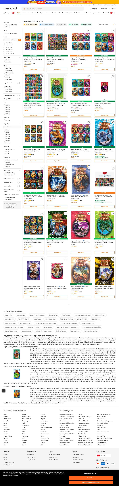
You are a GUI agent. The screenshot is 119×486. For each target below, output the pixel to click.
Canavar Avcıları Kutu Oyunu (37, 315)
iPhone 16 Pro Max (102, 423)
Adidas (5, 432)
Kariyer (5, 457)
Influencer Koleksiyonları (67, 423)
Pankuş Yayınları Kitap (33, 327)
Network (5, 442)
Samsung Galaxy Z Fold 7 (85, 440)
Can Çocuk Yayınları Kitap (90, 331)
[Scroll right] (114, 12)
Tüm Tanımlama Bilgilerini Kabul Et (91, 482)
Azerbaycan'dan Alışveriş (67, 416)
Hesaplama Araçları (83, 423)
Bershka (43, 416)
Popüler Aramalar (65, 432)
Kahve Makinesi (101, 427)
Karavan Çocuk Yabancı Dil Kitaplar (14, 327)
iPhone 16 (100, 425)
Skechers (43, 432)
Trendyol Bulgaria (65, 442)
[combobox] (107, 24)
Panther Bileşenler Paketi (87, 323)
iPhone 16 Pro (64, 425)
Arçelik (24, 429)
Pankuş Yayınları (48, 327)
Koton (42, 436)
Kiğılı (4, 445)
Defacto (5, 438)
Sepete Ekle (33, 69)
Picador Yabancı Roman (11, 331)
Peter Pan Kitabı (66, 315)
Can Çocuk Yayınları (61, 331)
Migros (24, 445)
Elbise (98, 429)
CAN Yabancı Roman (25, 323)
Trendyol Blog (82, 434)
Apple (5, 425)
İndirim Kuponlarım (65, 5)
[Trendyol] (10, 8)
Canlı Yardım (76, 457)
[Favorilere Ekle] (42, 30)
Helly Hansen (44, 440)
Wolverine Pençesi (100, 315)
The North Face (26, 419)
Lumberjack (44, 421)
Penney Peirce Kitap (50, 319)
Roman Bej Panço (26, 331)
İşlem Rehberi (76, 462)
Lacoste (5, 434)
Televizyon (81, 427)
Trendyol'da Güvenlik (8, 462)
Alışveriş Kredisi (31, 457)
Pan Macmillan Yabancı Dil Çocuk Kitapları (45, 323)
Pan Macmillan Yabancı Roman (69, 323)
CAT (42, 445)
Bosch (24, 442)
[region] (59, 478)
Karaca (43, 442)
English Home (26, 416)
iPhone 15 (81, 419)
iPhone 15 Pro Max (83, 421)
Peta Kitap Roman (75, 331)
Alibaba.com (100, 445)
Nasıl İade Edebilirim (78, 460)
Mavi (23, 438)
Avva (23, 434)
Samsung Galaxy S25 (84, 438)
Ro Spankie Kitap (95, 319)
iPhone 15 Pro (64, 421)
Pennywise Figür (21, 315)
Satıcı (51, 452)
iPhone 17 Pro (101, 436)
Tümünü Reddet (91, 478)
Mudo (24, 423)
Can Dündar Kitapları (23, 319)
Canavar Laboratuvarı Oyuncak (83, 315)
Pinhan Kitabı (37, 319)
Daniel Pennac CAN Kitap (66, 319)
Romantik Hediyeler (84, 429)
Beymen (43, 419)
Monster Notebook (46, 427)
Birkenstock (6, 429)
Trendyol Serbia (64, 445)
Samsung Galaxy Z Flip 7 (67, 440)
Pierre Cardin (45, 438)
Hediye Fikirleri (31, 460)
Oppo (23, 427)
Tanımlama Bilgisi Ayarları (91, 473)
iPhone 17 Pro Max (65, 438)
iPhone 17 (62, 436)
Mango (24, 414)
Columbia (6, 421)
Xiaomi (5, 427)
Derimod (43, 423)
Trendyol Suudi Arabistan (85, 442)
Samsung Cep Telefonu (103, 414)
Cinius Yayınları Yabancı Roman (43, 331)
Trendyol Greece (101, 442)
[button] (12, 22)
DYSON (43, 429)
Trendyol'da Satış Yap (77, 5)
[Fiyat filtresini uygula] (19, 40)
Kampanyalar (30, 455)
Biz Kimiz (5, 455)
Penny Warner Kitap (10, 323)
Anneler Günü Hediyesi (84, 416)
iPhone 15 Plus (101, 419)
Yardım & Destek (97, 5)
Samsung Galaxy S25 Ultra (104, 438)
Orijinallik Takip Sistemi (85, 445)
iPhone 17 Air (82, 436)
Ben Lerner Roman (82, 319)
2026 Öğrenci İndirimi (66, 419)
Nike (23, 432)
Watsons (6, 416)
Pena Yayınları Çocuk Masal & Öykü (92, 327)
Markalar (99, 434)
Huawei (43, 425)
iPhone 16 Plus (82, 425)
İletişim (5, 460)
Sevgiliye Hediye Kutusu (66, 414)
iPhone (80, 414)
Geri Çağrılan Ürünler (8, 465)
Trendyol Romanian (102, 440)
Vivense (43, 414)
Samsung (25, 421)
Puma (5, 423)
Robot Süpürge (101, 416)
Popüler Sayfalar (83, 432)
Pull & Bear (25, 436)
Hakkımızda (87, 5)
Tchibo (5, 440)
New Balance (26, 425)
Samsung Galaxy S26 (103, 432)
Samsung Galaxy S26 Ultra (67, 434)
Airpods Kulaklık (64, 427)
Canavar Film (8, 315)
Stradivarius (7, 419)
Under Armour (45, 434)
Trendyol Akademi (53, 460)
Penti (5, 414)
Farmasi (24, 440)
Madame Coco (7, 436)
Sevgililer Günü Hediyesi (67, 429)
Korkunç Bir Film (9, 319)
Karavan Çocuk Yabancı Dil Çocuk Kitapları (67, 327)
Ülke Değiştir (100, 452)
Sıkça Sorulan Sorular (78, 455)
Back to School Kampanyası (105, 421)
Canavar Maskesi (53, 315)
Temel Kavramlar (53, 457)
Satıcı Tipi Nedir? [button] (15, 194)
